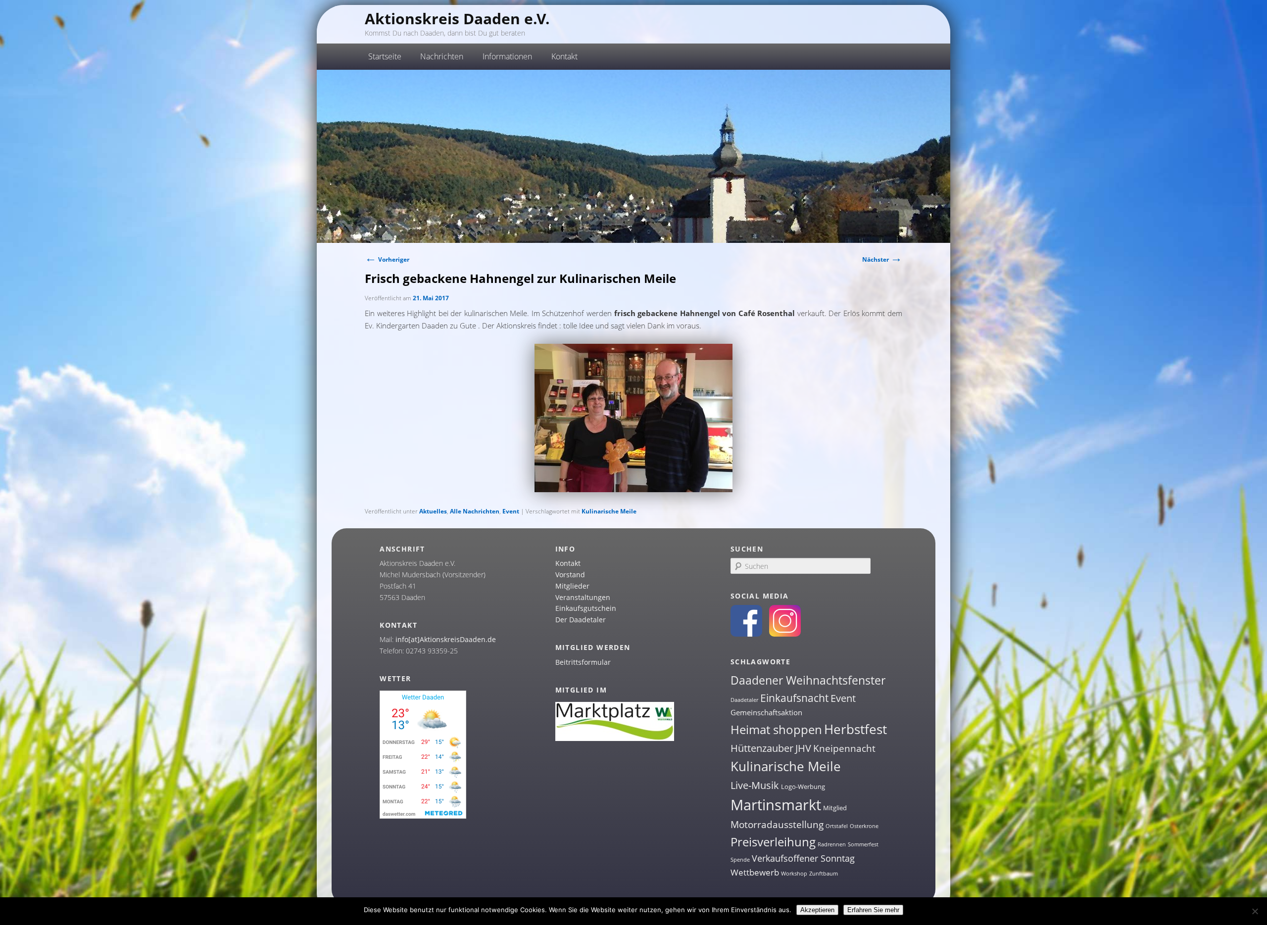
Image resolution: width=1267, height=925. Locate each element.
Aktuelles (433, 511)
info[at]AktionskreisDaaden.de (445, 639)
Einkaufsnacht (794, 698)
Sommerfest (863, 844)
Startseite (384, 56)
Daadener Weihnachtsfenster (808, 680)
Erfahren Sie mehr (873, 910)
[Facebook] (746, 634)
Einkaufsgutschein (585, 608)
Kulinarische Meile (609, 511)
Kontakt (568, 563)
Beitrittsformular (583, 662)
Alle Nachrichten (474, 511)
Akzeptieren (817, 910)
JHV (803, 748)
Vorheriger (387, 259)
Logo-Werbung (803, 786)
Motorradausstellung (777, 824)
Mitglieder (572, 586)
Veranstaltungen (582, 597)
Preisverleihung (773, 841)
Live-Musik (755, 785)
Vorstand (570, 574)
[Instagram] (785, 634)
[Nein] (1255, 911)
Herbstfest (855, 729)
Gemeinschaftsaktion (766, 712)
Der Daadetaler (580, 619)
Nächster (882, 259)
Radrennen (832, 844)
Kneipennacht (844, 748)
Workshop (794, 873)
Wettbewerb (755, 872)
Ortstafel (837, 826)
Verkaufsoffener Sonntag (803, 858)
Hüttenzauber (762, 748)
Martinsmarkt (776, 805)
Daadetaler (744, 699)
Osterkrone (864, 826)
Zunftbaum (823, 873)
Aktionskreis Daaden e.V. (457, 18)
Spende (740, 859)
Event (510, 511)
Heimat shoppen (776, 729)
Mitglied (835, 807)
